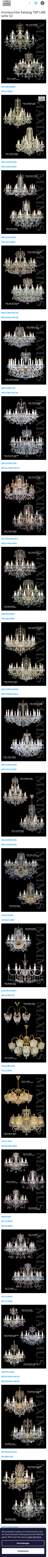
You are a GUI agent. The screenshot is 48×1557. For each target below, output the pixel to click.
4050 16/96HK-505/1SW (9, 392)
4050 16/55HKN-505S (9, 840)
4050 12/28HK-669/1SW (9, 312)
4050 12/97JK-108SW (8, 769)
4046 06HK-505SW (7, 1372)
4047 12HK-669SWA (8, 87)
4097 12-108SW (6, 1301)
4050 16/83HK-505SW (9, 764)
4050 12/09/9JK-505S (9, 162)
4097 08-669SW (6, 1226)
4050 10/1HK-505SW (8, 237)
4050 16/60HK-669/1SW (9, 689)
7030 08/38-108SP (7, 920)
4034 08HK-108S (7, 1456)
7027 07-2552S (6, 1141)
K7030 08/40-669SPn (8, 990)
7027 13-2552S (6, 1070)
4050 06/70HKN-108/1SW (10, 1376)
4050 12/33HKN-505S (9, 844)
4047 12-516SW (6, 91)
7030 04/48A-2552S (8, 1066)
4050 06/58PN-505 (8, 995)
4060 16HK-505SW (7, 614)
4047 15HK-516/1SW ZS (9, 538)
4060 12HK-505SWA (8, 242)
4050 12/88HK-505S (8, 388)
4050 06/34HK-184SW (9, 1146)
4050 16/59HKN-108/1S (9, 694)
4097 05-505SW (6, 1221)
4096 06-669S (6, 1216)
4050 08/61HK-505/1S (9, 1452)
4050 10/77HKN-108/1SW (10, 468)
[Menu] (42, 3)
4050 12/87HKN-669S (9, 463)
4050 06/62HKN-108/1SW (10, 1381)
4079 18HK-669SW (7, 618)
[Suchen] (29, 3)
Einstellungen (23, 1543)
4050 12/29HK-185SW (9, 543)
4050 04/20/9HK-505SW (9, 1527)
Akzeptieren (23, 1551)
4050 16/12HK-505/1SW (9, 317)
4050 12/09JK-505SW (8, 166)
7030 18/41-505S (7, 915)
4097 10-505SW (6, 1296)
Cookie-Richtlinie (33, 1537)
